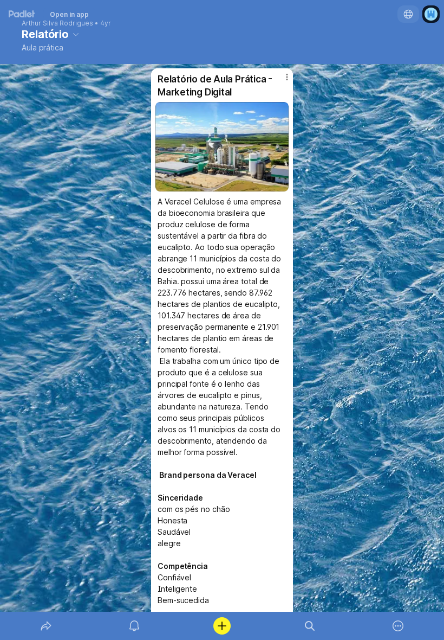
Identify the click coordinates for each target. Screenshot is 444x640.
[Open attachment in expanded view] (222, 146)
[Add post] (222, 626)
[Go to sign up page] (431, 14)
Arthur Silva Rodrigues (57, 23)
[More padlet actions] (398, 626)
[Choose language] (408, 14)
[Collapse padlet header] (76, 34)
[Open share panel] (46, 626)
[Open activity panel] (134, 626)
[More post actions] (280, 81)
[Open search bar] (310, 626)
